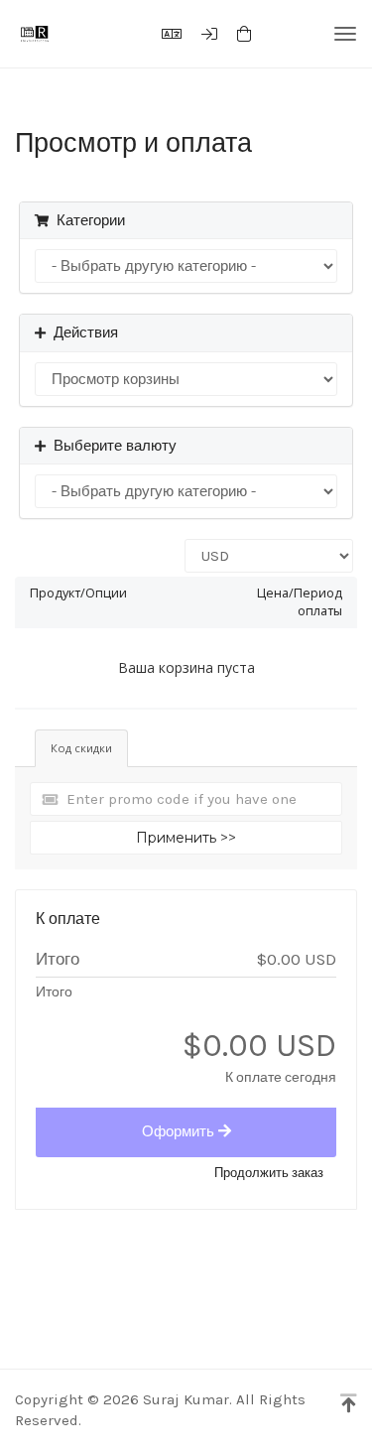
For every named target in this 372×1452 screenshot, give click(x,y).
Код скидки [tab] (81, 747)
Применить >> (186, 838)
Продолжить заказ (268, 1172)
